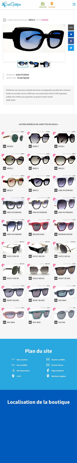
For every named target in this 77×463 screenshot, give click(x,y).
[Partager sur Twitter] (71, 48)
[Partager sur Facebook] (71, 41)
